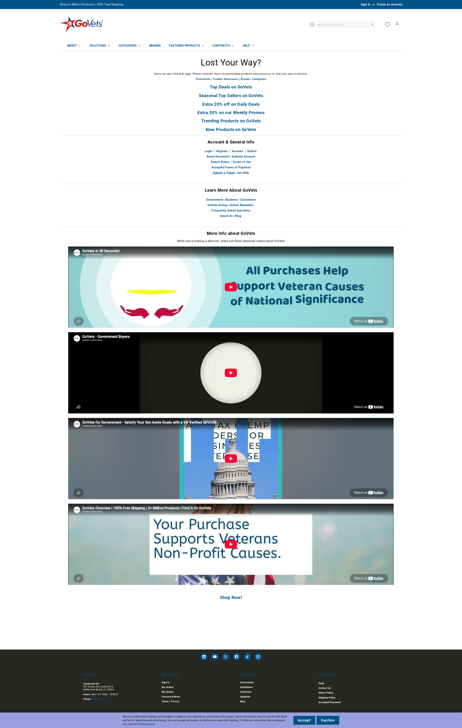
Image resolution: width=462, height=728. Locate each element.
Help (246, 45)
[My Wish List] (387, 24)
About (72, 45)
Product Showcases (225, 79)
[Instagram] (258, 656)
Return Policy (220, 162)
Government (214, 199)
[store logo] (81, 24)
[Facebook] (236, 656)
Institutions (246, 687)
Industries (246, 691)
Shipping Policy (327, 697)
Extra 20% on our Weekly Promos (231, 112)
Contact (88, 674)
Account (237, 151)
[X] (225, 656)
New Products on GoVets (231, 129)
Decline (328, 720)
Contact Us (325, 688)
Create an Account (389, 4)
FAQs (321, 683)
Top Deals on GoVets (231, 87)
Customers (247, 674)
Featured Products (184, 45)
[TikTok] (247, 656)
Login (208, 151)
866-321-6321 (99, 699)
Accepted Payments (330, 702)
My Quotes (168, 691)
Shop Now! (231, 597)
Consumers (248, 199)
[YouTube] (214, 656)
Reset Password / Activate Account (231, 156)
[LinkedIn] (204, 656)
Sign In (365, 4)
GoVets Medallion (241, 205)
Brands (155, 45)
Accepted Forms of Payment (231, 167)
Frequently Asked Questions (231, 210)
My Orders (167, 687)
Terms (165, 701)
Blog (238, 216)
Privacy (175, 701)
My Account (170, 674)
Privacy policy (146, 724)
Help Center (327, 674)
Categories (128, 45)
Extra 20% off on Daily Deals (231, 104)
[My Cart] (398, 24)
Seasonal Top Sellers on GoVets (231, 95)
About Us (226, 216)
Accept (304, 720)
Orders (252, 151)
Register (222, 151)
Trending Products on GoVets (231, 120)
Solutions (98, 45)
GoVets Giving (217, 205)
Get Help (243, 173)
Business (231, 199)
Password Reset (171, 696)
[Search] (312, 24)
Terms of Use (241, 162)
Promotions (203, 79)
